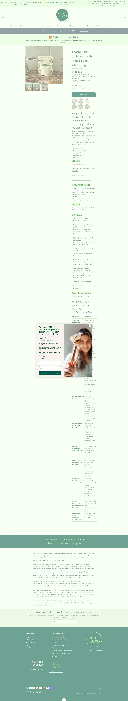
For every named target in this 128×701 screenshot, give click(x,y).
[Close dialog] (90, 325)
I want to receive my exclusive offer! (50, 373)
